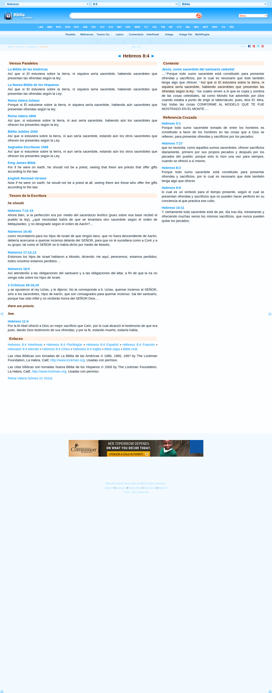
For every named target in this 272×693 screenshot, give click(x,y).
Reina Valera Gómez (24, 100)
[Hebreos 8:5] (267, 322)
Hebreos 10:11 (173, 208)
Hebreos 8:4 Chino (56, 349)
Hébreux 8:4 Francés (138, 344)
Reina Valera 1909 (22, 116)
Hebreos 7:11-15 (20, 211)
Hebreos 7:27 (172, 143)
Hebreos (20, 46)
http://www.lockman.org (67, 360)
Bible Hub (130, 349)
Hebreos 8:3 (171, 168)
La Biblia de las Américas (28, 69)
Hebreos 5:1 (171, 123)
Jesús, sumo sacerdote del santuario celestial (198, 69)
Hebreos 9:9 (171, 188)
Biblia (11, 46)
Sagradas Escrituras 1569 (28, 147)
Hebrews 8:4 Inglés (87, 349)
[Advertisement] (136, 410)
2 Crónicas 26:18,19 (23, 285)
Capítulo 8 (32, 46)
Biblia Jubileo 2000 (23, 131)
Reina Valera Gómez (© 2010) (30, 378)
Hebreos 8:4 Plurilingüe (64, 344)
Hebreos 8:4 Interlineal (25, 344)
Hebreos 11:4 (18, 321)
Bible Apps (112, 349)
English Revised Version (27, 178)
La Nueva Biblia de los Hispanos (33, 85)
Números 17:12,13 (22, 252)
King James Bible (22, 163)
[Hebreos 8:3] (4, 322)
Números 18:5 (19, 269)
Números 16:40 (20, 231)
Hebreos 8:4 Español (102, 344)
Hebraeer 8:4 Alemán (23, 349)
